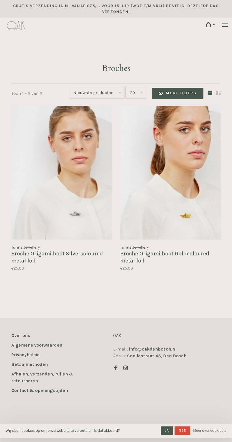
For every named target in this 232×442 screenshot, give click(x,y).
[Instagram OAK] (125, 368)
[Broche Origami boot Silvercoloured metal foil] (61, 174)
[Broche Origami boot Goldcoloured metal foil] (170, 174)
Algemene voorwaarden (36, 345)
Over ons (20, 335)
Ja (167, 430)
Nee (182, 430)
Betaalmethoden (29, 364)
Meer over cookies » (209, 430)
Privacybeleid (25, 354)
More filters (181, 93)
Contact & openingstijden (39, 390)
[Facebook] (115, 368)
